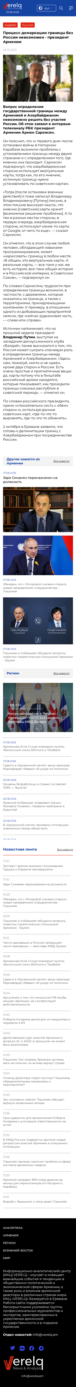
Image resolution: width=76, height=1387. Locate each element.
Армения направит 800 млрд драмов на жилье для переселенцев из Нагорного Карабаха (33, 1183)
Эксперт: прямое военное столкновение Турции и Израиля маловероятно (33, 867)
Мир (6, 1258)
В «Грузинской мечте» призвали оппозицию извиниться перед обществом (36, 826)
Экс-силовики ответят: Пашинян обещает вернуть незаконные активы (33, 1101)
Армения (10, 1235)
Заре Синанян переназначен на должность (35, 884)
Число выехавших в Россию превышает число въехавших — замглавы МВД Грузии (34, 944)
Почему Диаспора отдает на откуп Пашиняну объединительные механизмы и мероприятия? (36, 1081)
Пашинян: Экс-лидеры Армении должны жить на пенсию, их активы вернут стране (34, 1061)
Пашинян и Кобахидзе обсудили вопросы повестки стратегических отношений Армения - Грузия (34, 924)
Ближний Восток (18, 1250)
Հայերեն (10, 25)
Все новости (65, 849)
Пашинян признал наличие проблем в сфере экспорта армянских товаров (37, 1163)
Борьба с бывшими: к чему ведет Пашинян (35, 1201)
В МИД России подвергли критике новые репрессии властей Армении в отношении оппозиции (35, 1143)
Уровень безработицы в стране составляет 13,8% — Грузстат (34, 785)
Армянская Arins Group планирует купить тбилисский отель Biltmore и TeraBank (33, 962)
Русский (27, 25)
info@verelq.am (32, 1376)
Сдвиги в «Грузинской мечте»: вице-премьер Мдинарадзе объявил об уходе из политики (36, 981)
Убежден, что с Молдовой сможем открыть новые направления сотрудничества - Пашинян (34, 903)
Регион (9, 1243)
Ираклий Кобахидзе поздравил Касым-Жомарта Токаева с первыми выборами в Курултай (33, 806)
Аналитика (13, 1228)
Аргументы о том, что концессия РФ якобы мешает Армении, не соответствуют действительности (34, 1001)
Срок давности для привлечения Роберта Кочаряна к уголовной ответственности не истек (34, 1121)
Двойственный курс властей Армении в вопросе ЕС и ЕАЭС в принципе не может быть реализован (34, 1041)
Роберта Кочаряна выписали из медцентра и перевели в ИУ (36, 1021)
